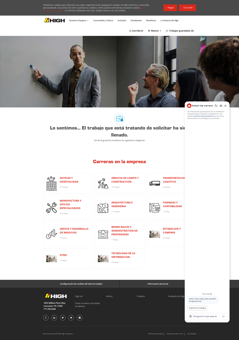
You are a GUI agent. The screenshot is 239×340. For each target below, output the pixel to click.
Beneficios (151, 20)
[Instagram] (79, 317)
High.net (79, 296)
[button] (154, 30)
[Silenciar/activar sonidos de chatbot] (221, 105)
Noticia (109, 296)
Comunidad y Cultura (103, 20)
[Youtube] (71, 317)
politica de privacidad (203, 116)
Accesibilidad (191, 334)
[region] (207, 211)
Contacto (141, 296)
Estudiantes (136, 20)
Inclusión (122, 20)
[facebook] (46, 317)
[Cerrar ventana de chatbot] (225, 105)
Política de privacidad (155, 334)
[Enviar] (223, 316)
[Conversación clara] (216, 105)
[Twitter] (62, 317)
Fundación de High (176, 296)
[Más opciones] (190, 316)
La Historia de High (170, 20)
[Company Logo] (55, 20)
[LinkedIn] (54, 317)
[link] (136, 30)
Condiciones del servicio (175, 334)
